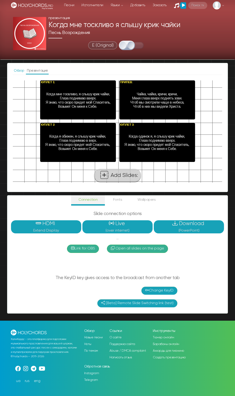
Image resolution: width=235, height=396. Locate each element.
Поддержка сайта (122, 344)
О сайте (115, 337)
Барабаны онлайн (166, 344)
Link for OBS (85, 248)
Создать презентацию (169, 357)
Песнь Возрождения (69, 32)
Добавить (137, 5)
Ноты (87, 344)
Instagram (91, 373)
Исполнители (92, 5)
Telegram (91, 380)
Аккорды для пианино (168, 350)
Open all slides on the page (139, 248)
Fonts (117, 199)
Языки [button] (115, 5)
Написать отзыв (120, 357)
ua (18, 381)
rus (27, 381)
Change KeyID (161, 290)
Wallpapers (146, 199)
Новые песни (93, 337)
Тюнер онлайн (163, 337)
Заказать (160, 5)
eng (37, 381)
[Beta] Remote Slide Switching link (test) (139, 303)
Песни (69, 5)
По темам (91, 350)
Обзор (19, 70)
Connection (88, 199)
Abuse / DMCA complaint (127, 350)
